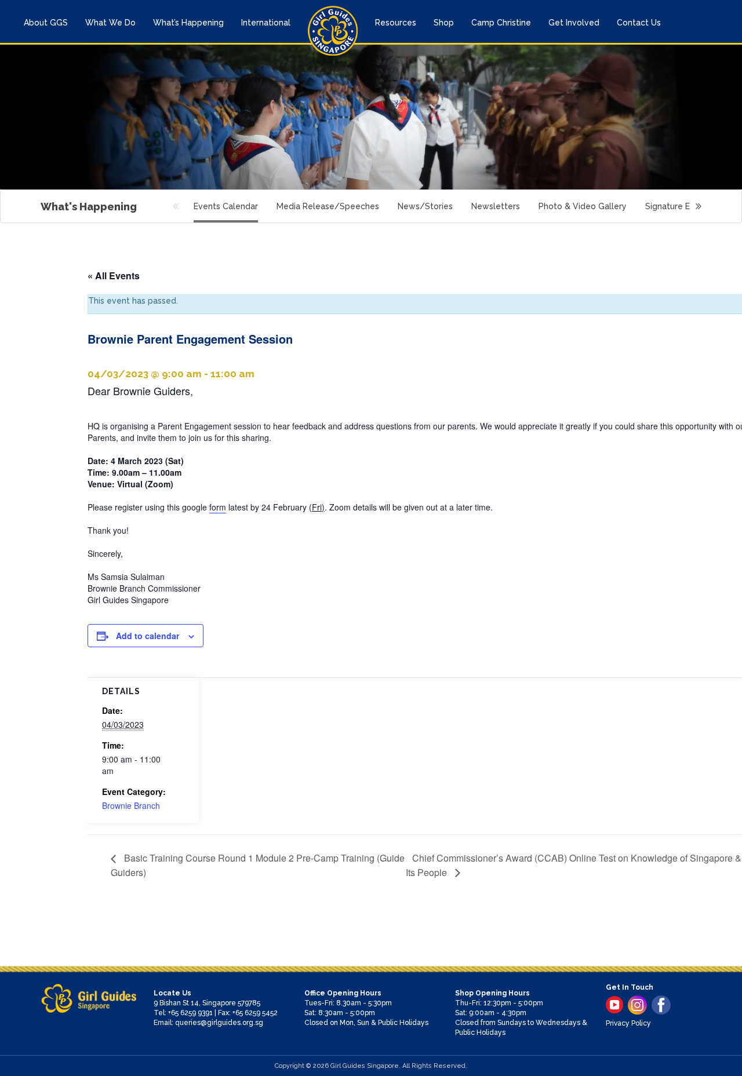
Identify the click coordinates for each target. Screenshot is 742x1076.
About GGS (46, 22)
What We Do (110, 22)
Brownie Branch (131, 805)
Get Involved (573, 22)
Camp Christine (501, 22)
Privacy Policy (628, 1023)
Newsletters (495, 206)
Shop (444, 22)
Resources (395, 22)
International (265, 22)
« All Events (114, 275)
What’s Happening (188, 22)
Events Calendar (226, 206)
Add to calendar (147, 635)
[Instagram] (637, 1005)
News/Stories (425, 206)
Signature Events (678, 206)
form (217, 507)
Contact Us (639, 22)
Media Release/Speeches (328, 206)
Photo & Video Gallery (583, 206)
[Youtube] (614, 1004)
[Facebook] (661, 1005)
